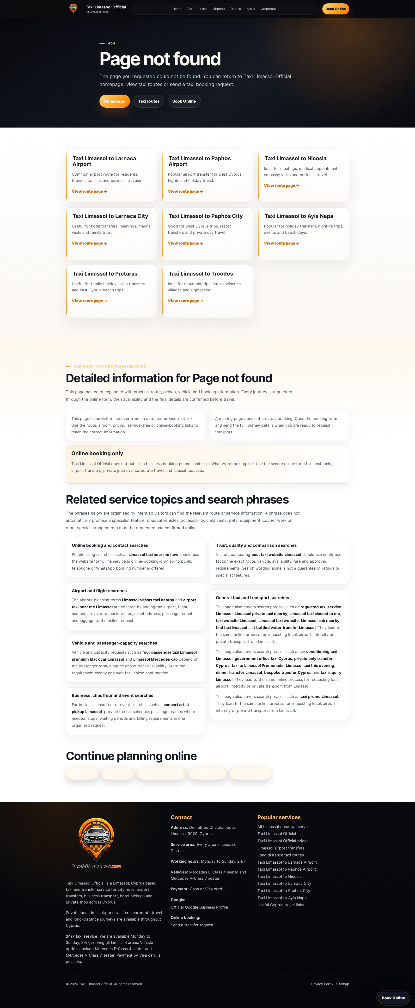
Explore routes (207, 773)
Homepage (114, 101)
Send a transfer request (192, 924)
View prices (117, 773)
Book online (82, 773)
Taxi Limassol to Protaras (105, 273)
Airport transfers (250, 773)
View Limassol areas (161, 773)
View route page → (89, 191)
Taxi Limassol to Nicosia (296, 158)
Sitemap (342, 984)
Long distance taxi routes (280, 855)
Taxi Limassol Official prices (282, 840)
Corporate (268, 9)
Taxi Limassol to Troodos (201, 273)
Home (177, 9)
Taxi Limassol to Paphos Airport (200, 161)
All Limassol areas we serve (282, 826)
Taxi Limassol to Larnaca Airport (104, 161)
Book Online (336, 9)
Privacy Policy (322, 984)
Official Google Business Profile (199, 907)
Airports (219, 9)
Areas (251, 9)
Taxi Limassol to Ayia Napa (299, 216)
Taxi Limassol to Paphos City (206, 216)
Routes (236, 9)
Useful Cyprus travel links (280, 904)
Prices (202, 9)
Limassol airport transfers (280, 848)
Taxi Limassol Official (276, 833)
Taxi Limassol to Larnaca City (110, 216)
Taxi (190, 9)
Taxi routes (148, 101)
